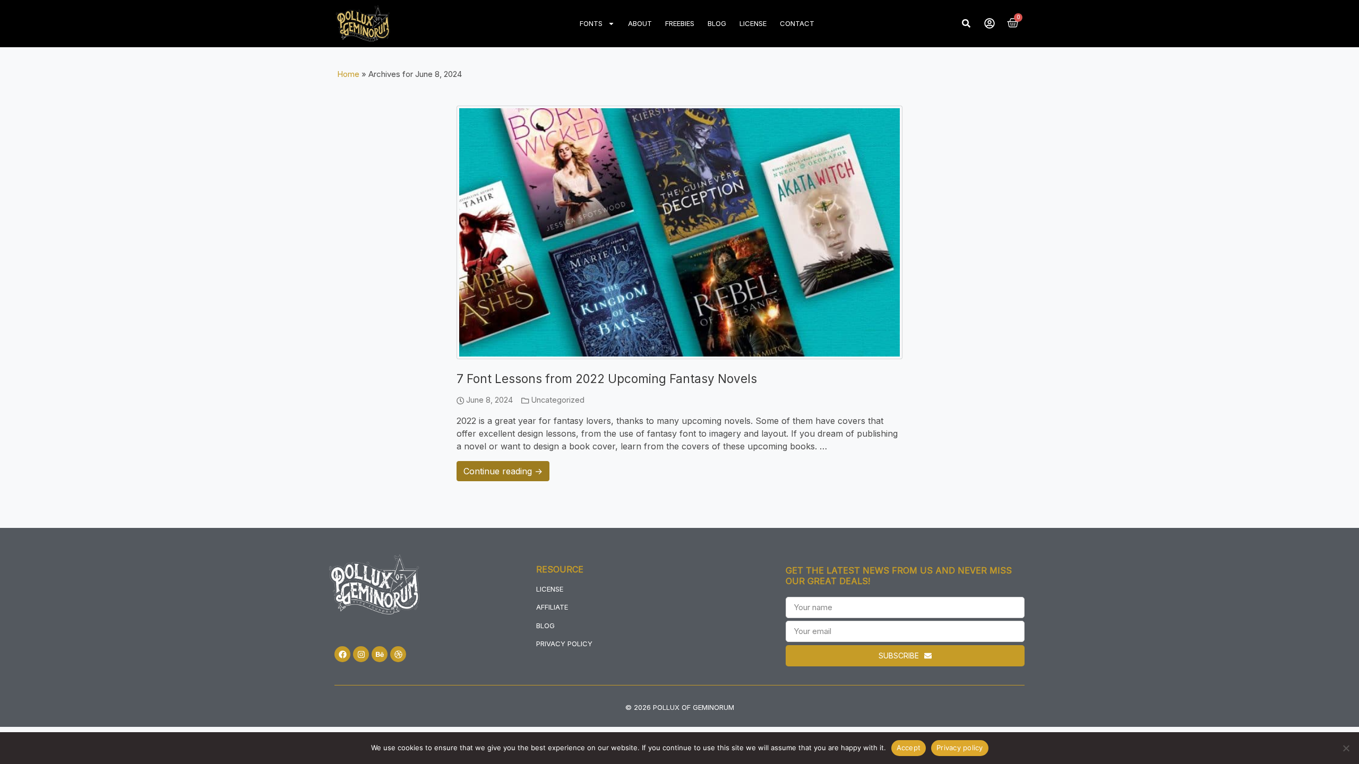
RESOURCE (559, 569)
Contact (797, 23)
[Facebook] (342, 654)
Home (348, 74)
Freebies (679, 23)
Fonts (591, 23)
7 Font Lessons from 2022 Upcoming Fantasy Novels (607, 378)
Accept (909, 747)
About (640, 23)
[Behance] (380, 654)
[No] (1345, 748)
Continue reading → (503, 471)
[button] (966, 23)
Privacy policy (959, 747)
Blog (717, 23)
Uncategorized (557, 399)
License (753, 23)
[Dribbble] (398, 654)
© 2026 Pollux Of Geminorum (679, 707)
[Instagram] (361, 654)
